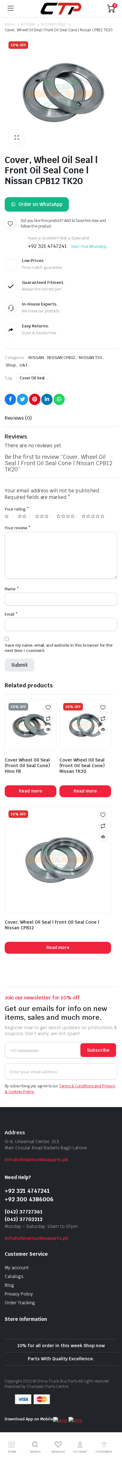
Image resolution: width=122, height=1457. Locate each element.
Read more (30, 791)
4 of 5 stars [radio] (67, 516)
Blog (9, 1285)
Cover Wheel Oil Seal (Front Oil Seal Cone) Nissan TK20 (82, 765)
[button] (16, 138)
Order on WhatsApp (40, 204)
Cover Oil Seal (32, 378)
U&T (24, 365)
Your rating (17, 509)
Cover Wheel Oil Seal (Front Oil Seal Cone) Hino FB (27, 765)
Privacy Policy (19, 1294)
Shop (11, 365)
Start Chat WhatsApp (89, 246)
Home (10, 24)
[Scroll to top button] (112, 1429)
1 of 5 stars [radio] (9, 516)
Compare (48, 718)
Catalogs (14, 1276)
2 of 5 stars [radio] (24, 516)
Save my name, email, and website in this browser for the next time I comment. (59, 648)
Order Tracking (20, 1303)
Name (12, 589)
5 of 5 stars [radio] (94, 516)
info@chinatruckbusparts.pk (36, 1159)
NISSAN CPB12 (53, 24)
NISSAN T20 (90, 357)
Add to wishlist (10, 223)
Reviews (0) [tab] (18, 418)
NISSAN (28, 24)
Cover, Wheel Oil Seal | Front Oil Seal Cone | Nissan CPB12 (52, 925)
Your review (18, 528)
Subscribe (98, 1050)
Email (11, 614)
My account (17, 1267)
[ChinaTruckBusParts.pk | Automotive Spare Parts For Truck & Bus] (61, 8)
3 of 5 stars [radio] (43, 516)
